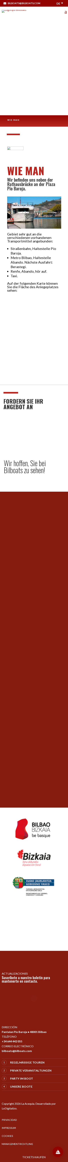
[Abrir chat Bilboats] (58, 1152)
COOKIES (7, 1135)
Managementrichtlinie (17, 1143)
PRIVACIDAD (9, 1119)
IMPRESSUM (9, 1127)
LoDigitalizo (9, 1108)
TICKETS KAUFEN (34, 1157)
